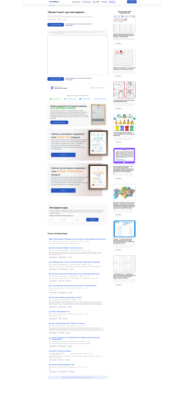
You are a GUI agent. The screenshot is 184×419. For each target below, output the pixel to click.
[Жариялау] (63, 153)
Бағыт (64, 219)
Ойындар (104, 2)
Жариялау (112, 2)
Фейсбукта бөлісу (86, 98)
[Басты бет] (53, 2)
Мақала (59, 19)
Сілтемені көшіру (101, 98)
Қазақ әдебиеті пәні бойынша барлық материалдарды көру (76, 377)
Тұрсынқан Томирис (60, 88)
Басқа (65, 19)
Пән (52, 219)
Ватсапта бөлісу (56, 98)
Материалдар (86, 2)
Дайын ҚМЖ (96, 2)
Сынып (77, 219)
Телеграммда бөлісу (71, 98)
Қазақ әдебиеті (51, 19)
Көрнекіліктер (77, 2)
